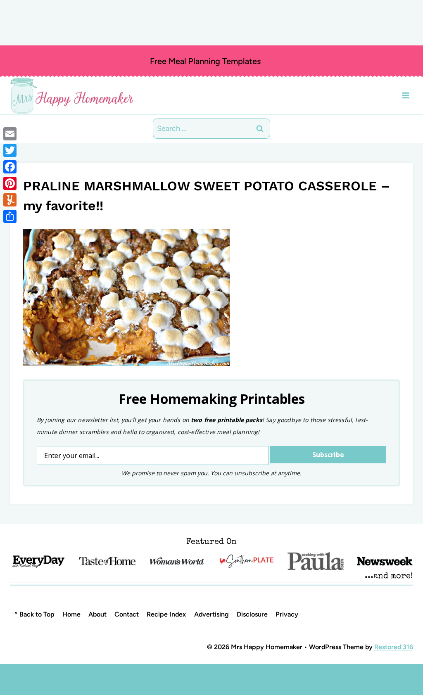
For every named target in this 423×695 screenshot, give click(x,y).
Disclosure (252, 614)
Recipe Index (166, 614)
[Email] (10, 134)
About (97, 614)
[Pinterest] (10, 183)
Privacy (287, 614)
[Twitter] (10, 150)
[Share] (10, 216)
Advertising (211, 614)
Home (71, 614)
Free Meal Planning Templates (205, 61)
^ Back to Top (34, 614)
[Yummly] (10, 200)
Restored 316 (393, 647)
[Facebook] (10, 167)
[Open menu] (405, 95)
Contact (126, 614)
